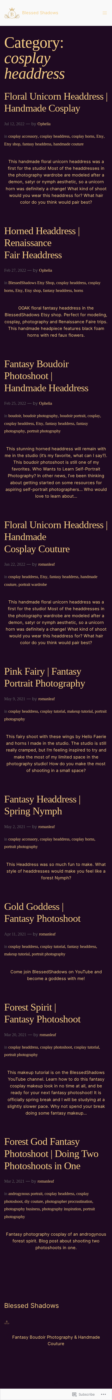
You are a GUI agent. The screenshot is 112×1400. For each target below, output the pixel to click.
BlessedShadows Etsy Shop (31, 282)
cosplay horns (83, 136)
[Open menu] (105, 13)
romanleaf (46, 564)
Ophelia (44, 123)
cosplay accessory (23, 136)
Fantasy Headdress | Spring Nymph (42, 805)
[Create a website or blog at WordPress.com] (56, 1383)
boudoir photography (40, 415)
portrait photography (44, 431)
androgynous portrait (25, 1193)
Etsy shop (12, 144)
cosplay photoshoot (56, 1047)
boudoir (14, 415)
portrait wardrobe (32, 584)
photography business (22, 1208)
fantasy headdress (36, 144)
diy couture (33, 1201)
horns (78, 290)
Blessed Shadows (40, 12)
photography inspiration (61, 1208)
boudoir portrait (72, 415)
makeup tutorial (80, 711)
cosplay (94, 415)
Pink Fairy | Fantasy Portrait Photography (44, 677)
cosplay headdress (55, 136)
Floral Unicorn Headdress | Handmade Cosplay (56, 102)
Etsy (100, 136)
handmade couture (68, 144)
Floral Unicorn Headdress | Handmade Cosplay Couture (56, 536)
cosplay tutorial (52, 711)
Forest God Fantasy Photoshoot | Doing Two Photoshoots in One (51, 1153)
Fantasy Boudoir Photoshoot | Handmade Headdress (46, 375)
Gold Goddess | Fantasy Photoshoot (42, 912)
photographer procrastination (68, 1201)
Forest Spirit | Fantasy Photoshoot (42, 1013)
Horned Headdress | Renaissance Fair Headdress (42, 242)
